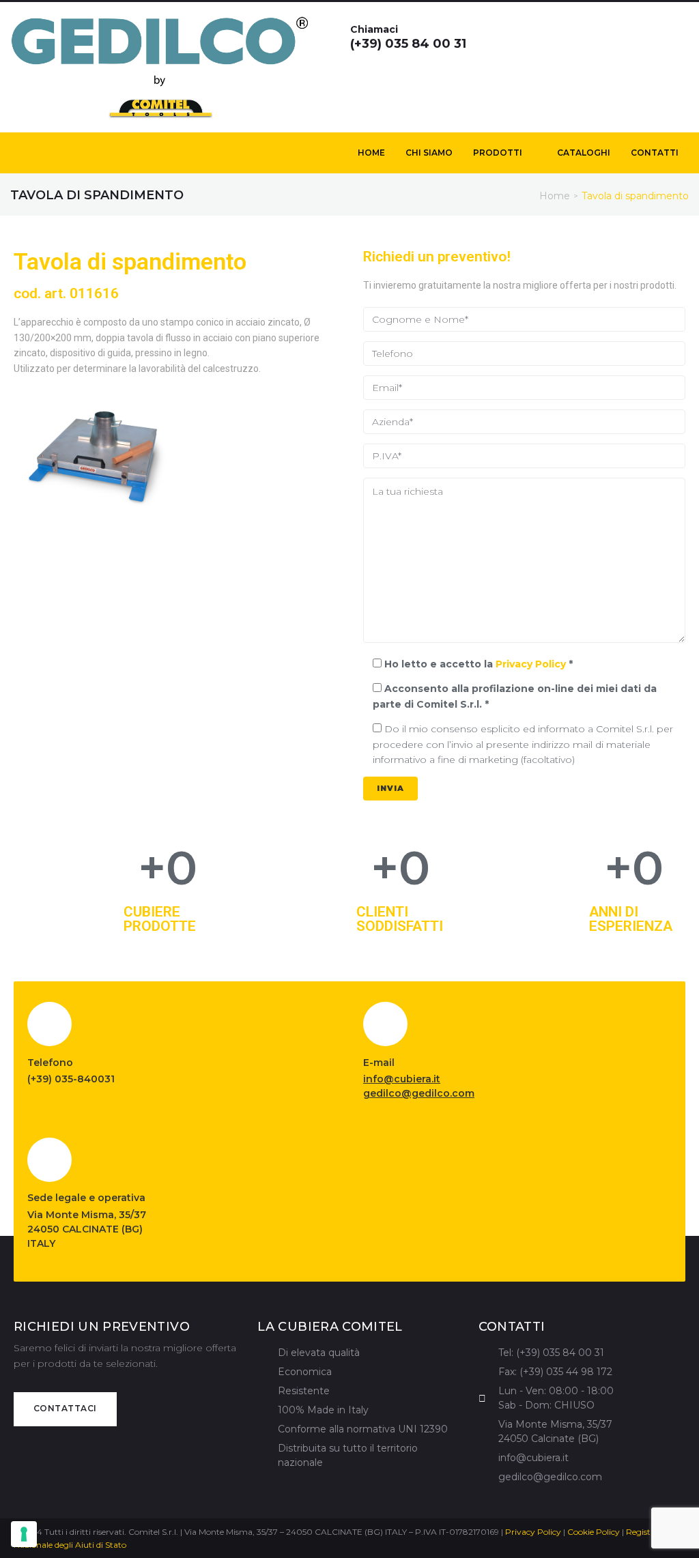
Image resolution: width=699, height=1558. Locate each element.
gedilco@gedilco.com (418, 1093)
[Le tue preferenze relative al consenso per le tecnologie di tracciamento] (24, 1534)
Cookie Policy (593, 1532)
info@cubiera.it (401, 1079)
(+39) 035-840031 (71, 1079)
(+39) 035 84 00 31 (408, 44)
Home (554, 196)
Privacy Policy (531, 664)
